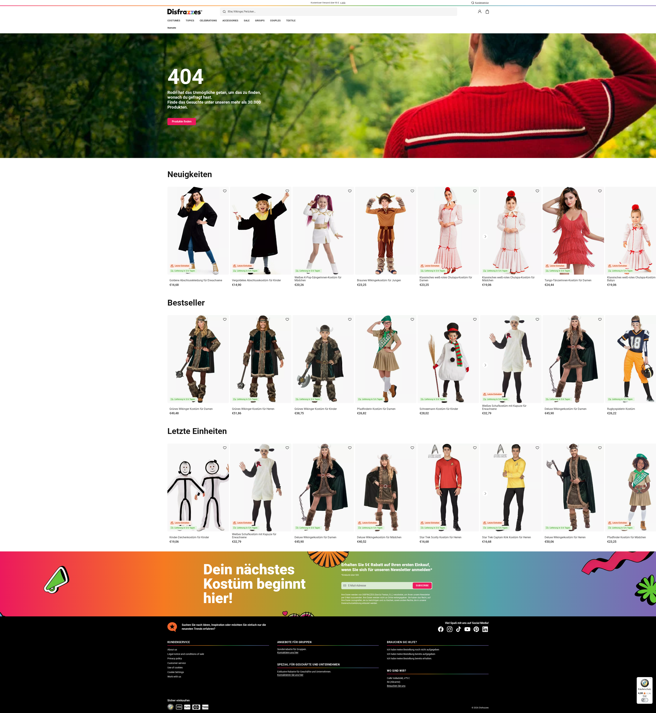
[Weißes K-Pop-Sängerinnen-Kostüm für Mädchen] (323, 231)
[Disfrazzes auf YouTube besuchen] (467, 629)
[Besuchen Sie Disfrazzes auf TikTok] (458, 629)
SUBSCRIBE (422, 585)
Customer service (176, 663)
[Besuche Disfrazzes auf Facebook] (440, 629)
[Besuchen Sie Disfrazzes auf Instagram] (449, 629)
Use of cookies (175, 667)
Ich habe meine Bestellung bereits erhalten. (409, 658)
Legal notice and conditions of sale (185, 654)
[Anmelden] (479, 11)
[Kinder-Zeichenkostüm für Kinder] (198, 487)
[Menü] (650, 679)
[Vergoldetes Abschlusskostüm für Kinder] (260, 231)
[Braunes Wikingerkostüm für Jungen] (385, 231)
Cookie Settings (175, 672)
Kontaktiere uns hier (287, 652)
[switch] (644, 700)
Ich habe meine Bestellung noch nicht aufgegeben (413, 649)
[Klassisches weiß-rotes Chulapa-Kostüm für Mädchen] (511, 231)
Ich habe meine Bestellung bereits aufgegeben (411, 654)
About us (172, 649)
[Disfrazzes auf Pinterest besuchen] (476, 629)
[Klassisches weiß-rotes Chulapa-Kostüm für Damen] (448, 231)
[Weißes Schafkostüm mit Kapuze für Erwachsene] (511, 359)
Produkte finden (182, 121)
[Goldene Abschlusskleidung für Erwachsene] (198, 231)
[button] (485, 236)
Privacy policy (174, 658)
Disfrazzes (484, 708)
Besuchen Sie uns (396, 685)
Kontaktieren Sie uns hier (290, 675)
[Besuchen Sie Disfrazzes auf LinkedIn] (485, 629)
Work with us (174, 676)
